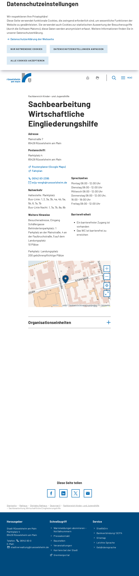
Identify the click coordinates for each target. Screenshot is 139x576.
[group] (69, 284)
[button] (107, 268)
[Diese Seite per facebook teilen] (51, 493)
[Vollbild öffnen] (107, 293)
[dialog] (69, 35)
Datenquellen (105, 305)
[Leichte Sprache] (87, 78)
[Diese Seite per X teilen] (76, 493)
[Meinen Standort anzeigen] (107, 286)
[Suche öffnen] (114, 77)
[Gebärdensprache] (97, 78)
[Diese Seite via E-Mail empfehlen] (88, 493)
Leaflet (64, 305)
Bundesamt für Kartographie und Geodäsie (83, 305)
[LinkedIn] (63, 493)
